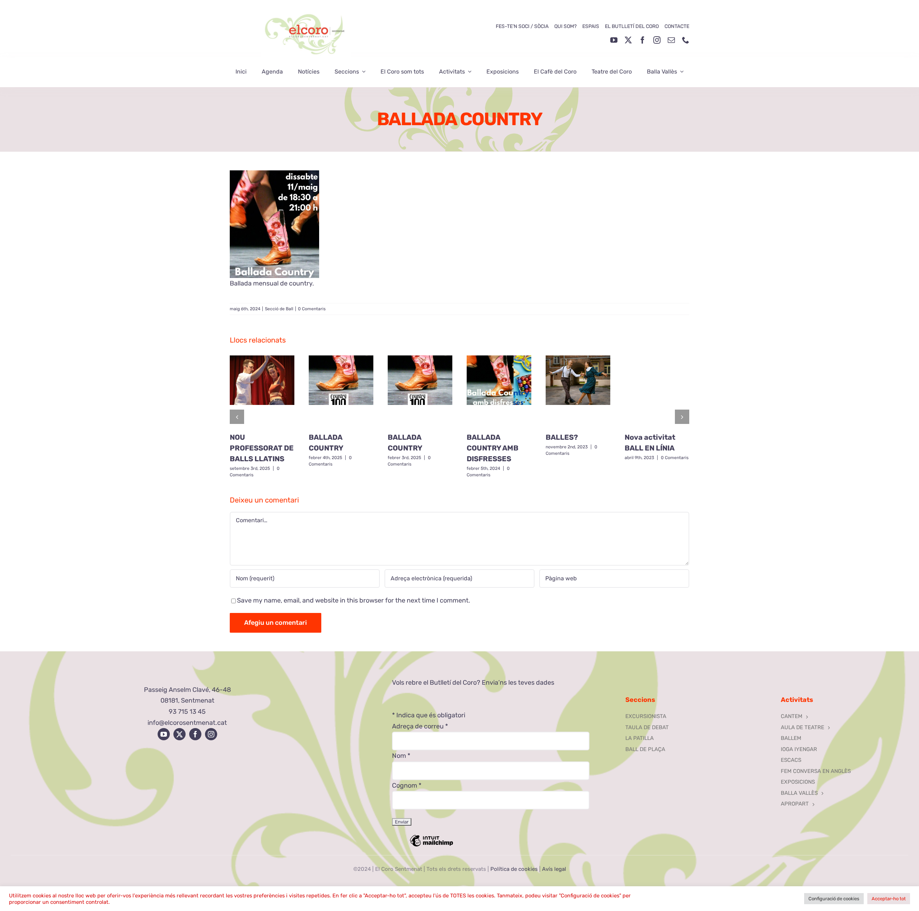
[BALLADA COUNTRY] (341, 391)
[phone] (685, 40)
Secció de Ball (279, 308)
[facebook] (642, 40)
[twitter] (628, 40)
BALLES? (562, 437)
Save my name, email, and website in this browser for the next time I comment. (353, 600)
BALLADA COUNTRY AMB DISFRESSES (492, 448)
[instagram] (657, 40)
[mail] (671, 40)
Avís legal (554, 869)
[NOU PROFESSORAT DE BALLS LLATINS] (262, 391)
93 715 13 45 (187, 712)
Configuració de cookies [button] (833, 898)
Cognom (406, 785)
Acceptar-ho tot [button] (889, 898)
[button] (237, 417)
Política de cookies (514, 869)
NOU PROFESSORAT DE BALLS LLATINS (262, 448)
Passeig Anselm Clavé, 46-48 (187, 690)
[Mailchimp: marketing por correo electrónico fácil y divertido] (431, 846)
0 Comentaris (312, 308)
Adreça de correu (420, 726)
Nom (401, 756)
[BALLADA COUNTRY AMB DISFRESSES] (499, 391)
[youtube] (613, 40)
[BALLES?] (578, 391)
